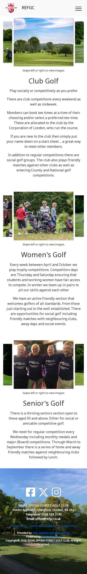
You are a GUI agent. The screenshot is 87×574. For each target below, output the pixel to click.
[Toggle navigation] (78, 8)
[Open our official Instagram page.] (56, 492)
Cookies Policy (68, 526)
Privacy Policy (19, 526)
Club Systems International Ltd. (51, 533)
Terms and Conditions (42, 526)
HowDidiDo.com (51, 536)
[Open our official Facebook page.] (30, 492)
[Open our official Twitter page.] (43, 492)
